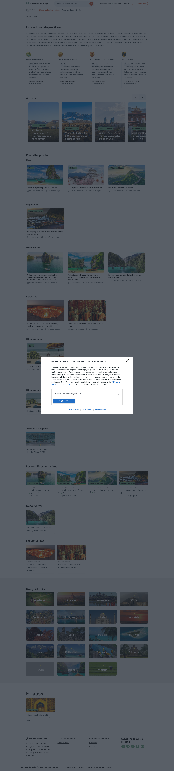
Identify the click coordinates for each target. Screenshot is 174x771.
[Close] (128, 361)
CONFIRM (64, 401)
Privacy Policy (100, 410)
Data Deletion (74, 410)
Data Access (87, 410)
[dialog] (87, 385)
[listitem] (87, 393)
